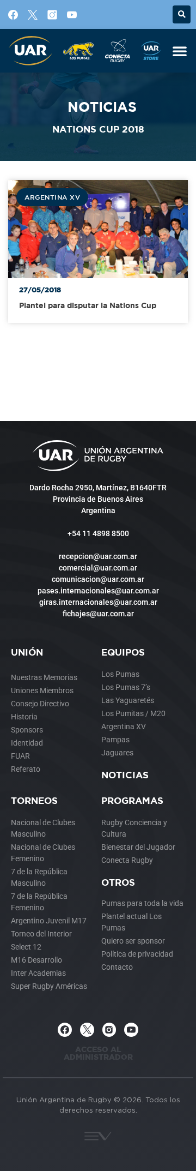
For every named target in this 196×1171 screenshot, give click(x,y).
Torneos (34, 800)
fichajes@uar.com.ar (98, 613)
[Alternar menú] (179, 50)
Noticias (125, 775)
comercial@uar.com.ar (98, 567)
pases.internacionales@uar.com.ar (98, 590)
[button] (182, 14)
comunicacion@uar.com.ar (98, 579)
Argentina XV (52, 197)
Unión (27, 652)
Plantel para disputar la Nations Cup (87, 305)
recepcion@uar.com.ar (98, 556)
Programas (132, 800)
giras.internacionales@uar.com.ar (98, 602)
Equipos (123, 652)
